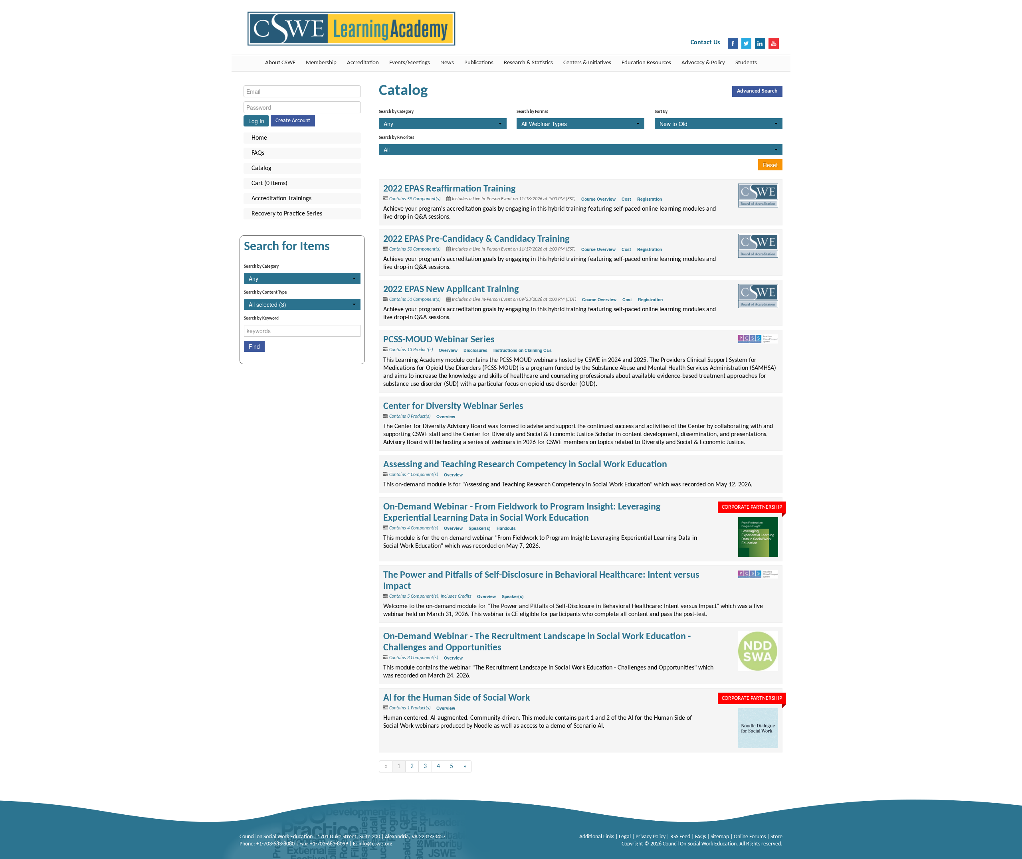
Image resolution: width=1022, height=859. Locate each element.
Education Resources (646, 63)
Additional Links (597, 837)
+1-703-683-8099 (329, 844)
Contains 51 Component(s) (415, 299)
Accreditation (363, 63)
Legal (625, 837)
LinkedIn (760, 43)
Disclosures (475, 350)
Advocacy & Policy (703, 63)
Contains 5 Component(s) (413, 596)
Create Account (292, 121)
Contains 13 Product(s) (411, 350)
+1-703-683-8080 (275, 844)
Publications (478, 63)
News (447, 63)
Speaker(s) (480, 528)
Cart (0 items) (269, 183)
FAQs (258, 153)
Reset (770, 165)
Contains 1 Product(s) (410, 708)
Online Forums (750, 837)
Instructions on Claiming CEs (522, 350)
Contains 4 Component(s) (413, 474)
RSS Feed (680, 837)
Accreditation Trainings (281, 198)
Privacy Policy (651, 837)
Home (259, 138)
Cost (626, 199)
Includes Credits (456, 596)
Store (776, 837)
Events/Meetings (409, 63)
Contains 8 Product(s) (410, 416)
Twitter (746, 43)
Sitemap (720, 837)
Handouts (506, 528)
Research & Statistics (528, 63)
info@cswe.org (375, 844)
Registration (649, 199)
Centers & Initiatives (587, 63)
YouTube (773, 43)
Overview (448, 350)
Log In (256, 121)
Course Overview (598, 199)
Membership (321, 63)
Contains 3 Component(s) (413, 658)
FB (733, 43)
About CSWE (280, 63)
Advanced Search (757, 91)
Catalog (261, 168)
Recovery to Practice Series (287, 214)
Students (746, 63)
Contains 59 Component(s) (415, 199)
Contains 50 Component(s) (415, 249)
